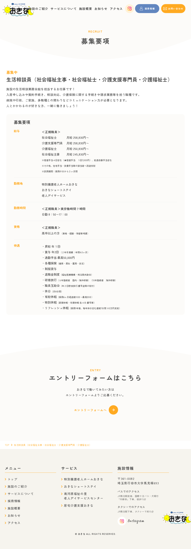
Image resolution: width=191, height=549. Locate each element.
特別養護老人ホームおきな (83, 479)
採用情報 (14, 501)
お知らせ (100, 8)
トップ (13, 479)
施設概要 (85, 8)
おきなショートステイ (80, 486)
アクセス (116, 8)
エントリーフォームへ (90, 410)
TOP (7, 444)
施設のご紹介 (38, 8)
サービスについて (64, 8)
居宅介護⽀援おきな (78, 505)
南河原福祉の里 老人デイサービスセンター (83, 495)
